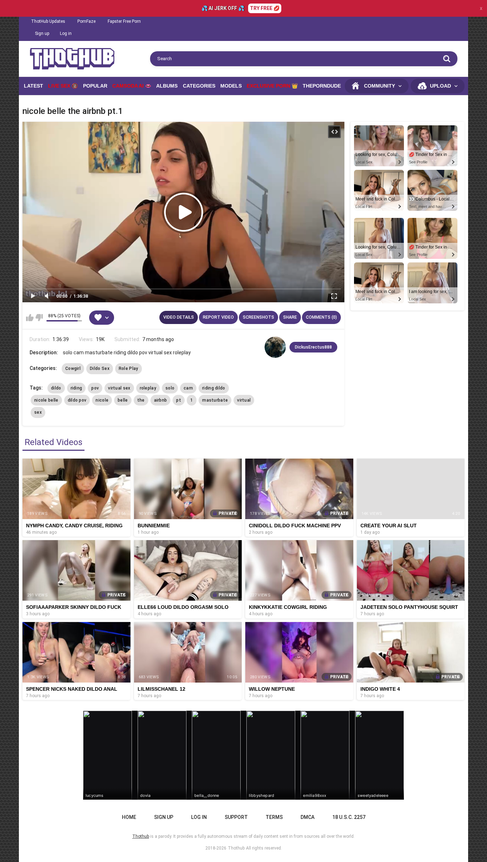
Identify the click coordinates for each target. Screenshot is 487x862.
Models (231, 86)
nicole (102, 400)
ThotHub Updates (48, 21)
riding (76, 388)
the (141, 400)
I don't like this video (39, 317)
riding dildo (213, 388)
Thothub (236, 848)
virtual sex (119, 388)
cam (188, 388)
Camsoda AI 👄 (131, 86)
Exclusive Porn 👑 (272, 86)
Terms (274, 817)
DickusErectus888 (313, 347)
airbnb (160, 400)
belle (123, 400)
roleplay (148, 388)
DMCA (307, 817)
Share (290, 317)
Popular (95, 86)
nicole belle (46, 400)
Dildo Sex (99, 368)
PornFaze (86, 21)
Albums (167, 86)
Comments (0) (321, 317)
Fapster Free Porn (124, 21)
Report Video (218, 317)
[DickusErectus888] (275, 347)
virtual (244, 400)
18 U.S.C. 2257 (348, 817)
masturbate (215, 400)
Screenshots (258, 317)
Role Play (128, 368)
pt (178, 400)
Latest (33, 86)
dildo (56, 388)
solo (169, 388)
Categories (199, 86)
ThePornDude (322, 86)
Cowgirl (73, 368)
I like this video (30, 317)
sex (38, 412)
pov (95, 388)
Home (129, 817)
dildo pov (77, 400)
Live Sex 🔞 (63, 86)
